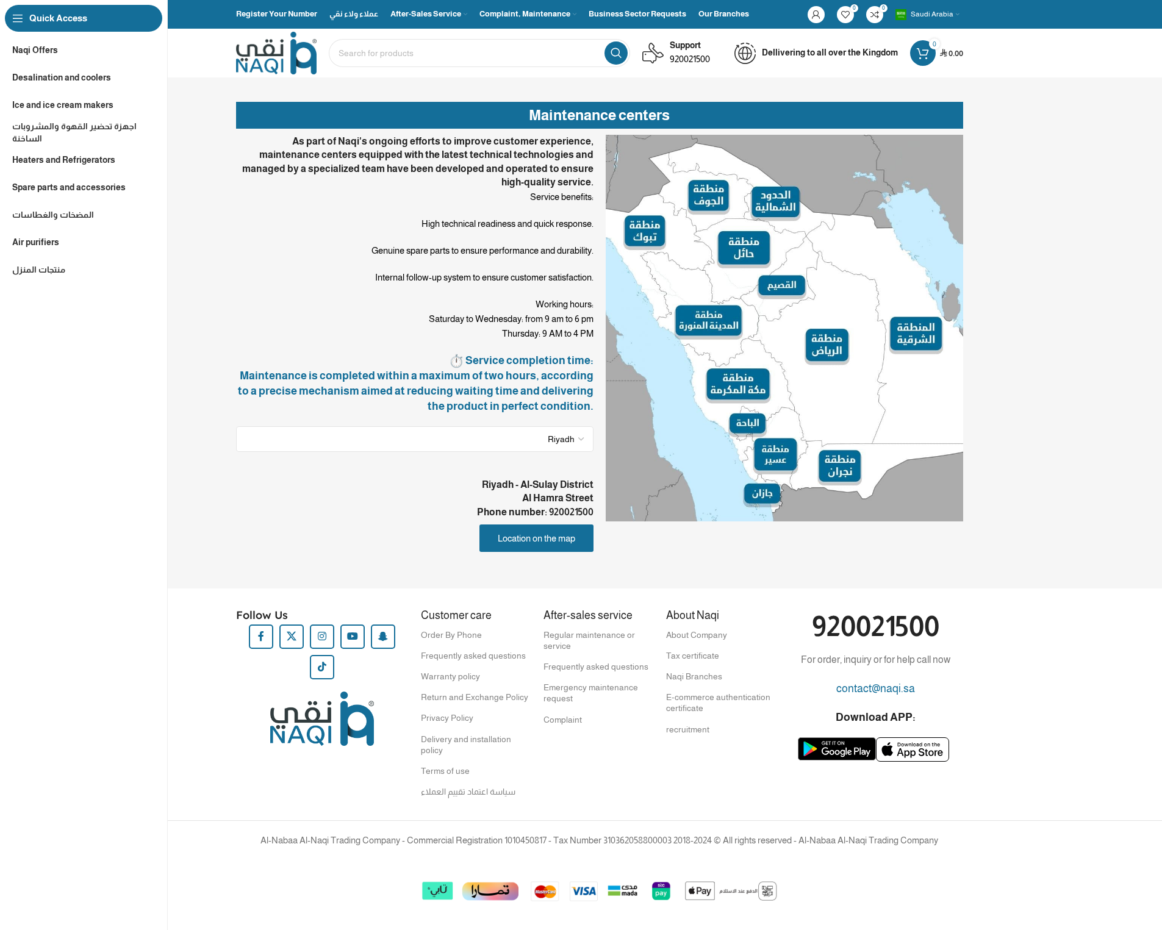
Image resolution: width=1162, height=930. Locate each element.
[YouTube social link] (352, 636)
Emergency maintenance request (590, 692)
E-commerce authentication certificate (718, 702)
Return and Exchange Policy (474, 697)
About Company (696, 635)
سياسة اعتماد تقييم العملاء (468, 791)
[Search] (616, 53)
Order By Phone (451, 635)
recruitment (687, 729)
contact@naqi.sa (875, 688)
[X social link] (291, 636)
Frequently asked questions (473, 655)
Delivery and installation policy (466, 744)
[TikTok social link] (322, 667)
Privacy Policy (447, 718)
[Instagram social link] (322, 636)
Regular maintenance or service (589, 640)
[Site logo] (276, 52)
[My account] (816, 14)
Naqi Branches (694, 676)
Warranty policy (450, 676)
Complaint (562, 719)
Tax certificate (692, 655)
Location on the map (536, 538)
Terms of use (445, 771)
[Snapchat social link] (383, 636)
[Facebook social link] (261, 636)
